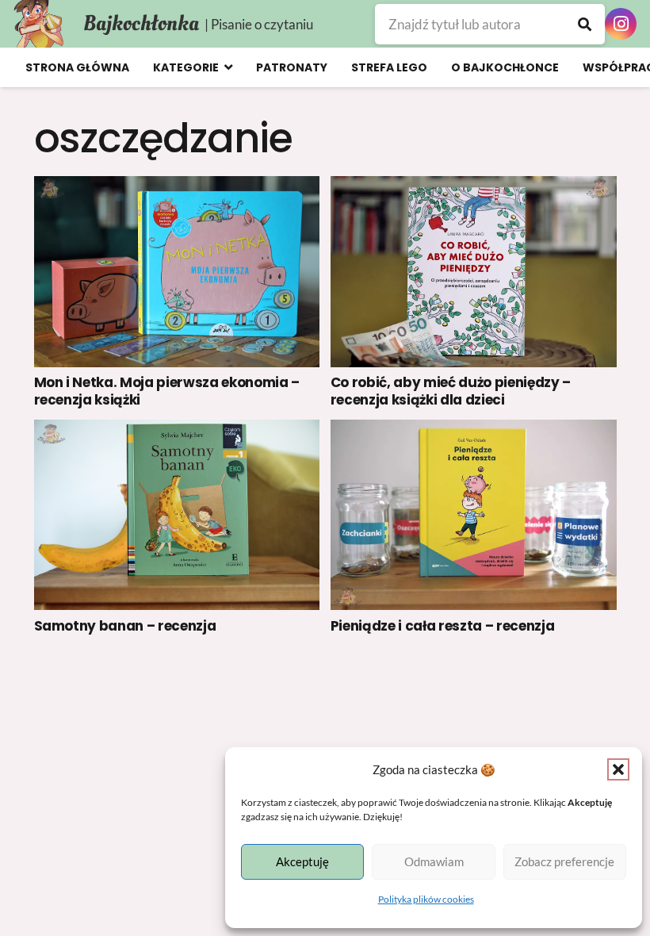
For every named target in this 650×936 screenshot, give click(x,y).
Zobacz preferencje (564, 861)
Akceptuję (302, 861)
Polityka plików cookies (426, 899)
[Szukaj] (584, 24)
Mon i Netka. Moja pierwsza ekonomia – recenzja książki (167, 391)
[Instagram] (621, 24)
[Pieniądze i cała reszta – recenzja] (474, 515)
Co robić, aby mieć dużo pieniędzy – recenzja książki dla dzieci (451, 391)
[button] (618, 769)
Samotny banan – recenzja (125, 625)
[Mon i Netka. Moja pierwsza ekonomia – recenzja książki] (177, 271)
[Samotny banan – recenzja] (177, 515)
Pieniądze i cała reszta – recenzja (442, 625)
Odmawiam (434, 861)
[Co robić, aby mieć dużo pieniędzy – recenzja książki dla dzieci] (474, 271)
